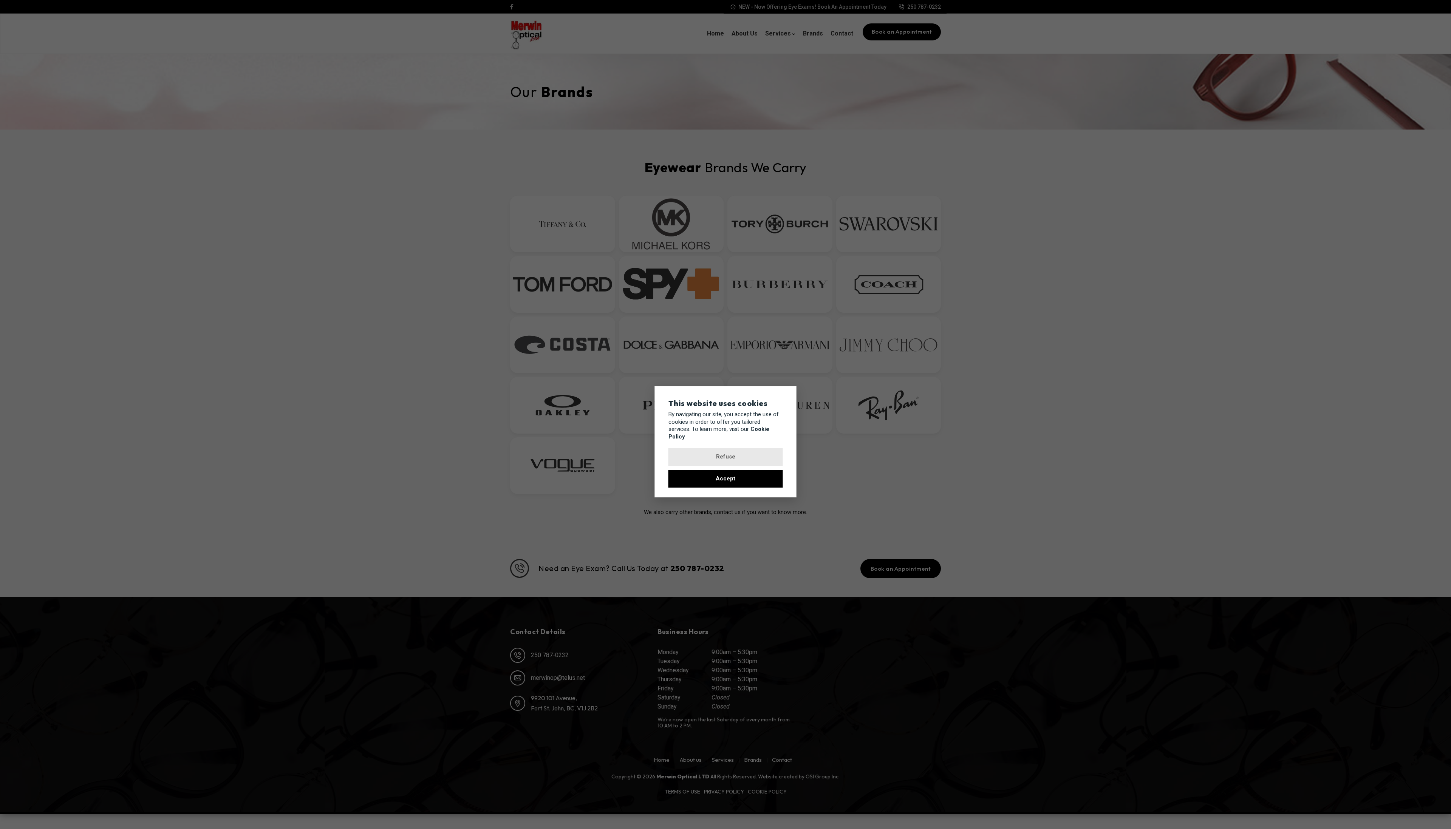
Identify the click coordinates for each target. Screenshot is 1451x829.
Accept (725, 478)
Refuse (725, 456)
